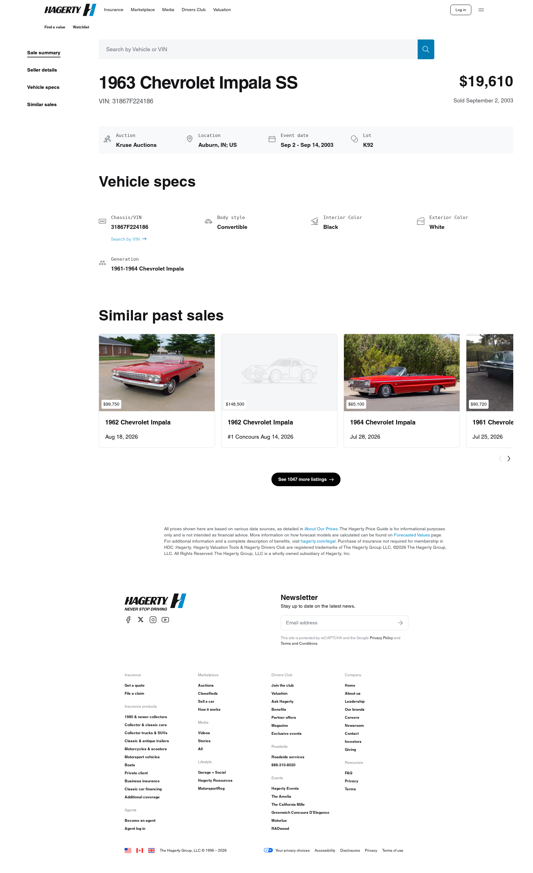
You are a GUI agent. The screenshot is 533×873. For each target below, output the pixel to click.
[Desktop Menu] (481, 10)
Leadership (355, 701)
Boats (130, 765)
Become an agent (140, 820)
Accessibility (325, 850)
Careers (352, 717)
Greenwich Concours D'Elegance (300, 812)
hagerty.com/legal (318, 541)
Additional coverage (142, 797)
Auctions (206, 685)
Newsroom (354, 725)
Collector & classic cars (146, 725)
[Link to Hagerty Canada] (139, 850)
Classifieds (208, 693)
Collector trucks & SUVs (146, 733)
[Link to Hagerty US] (128, 850)
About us (353, 693)
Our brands (355, 709)
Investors (353, 741)
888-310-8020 (283, 765)
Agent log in (135, 828)
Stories (204, 741)
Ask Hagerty (282, 701)
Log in (461, 10)
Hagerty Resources (215, 780)
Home (350, 685)
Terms (350, 789)
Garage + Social (212, 772)
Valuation (279, 693)
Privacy (351, 781)
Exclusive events (286, 733)
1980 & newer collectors (146, 717)
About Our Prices (321, 528)
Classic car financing (143, 789)
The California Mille (288, 804)
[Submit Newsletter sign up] (400, 623)
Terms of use (392, 850)
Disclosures (350, 850)
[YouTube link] (165, 619)
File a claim (134, 693)
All (200, 749)
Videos (204, 733)
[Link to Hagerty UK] (151, 850)
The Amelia (281, 796)
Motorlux (279, 820)
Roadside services (287, 757)
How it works (209, 709)
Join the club (282, 685)
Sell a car (206, 701)
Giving (350, 749)
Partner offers (283, 717)
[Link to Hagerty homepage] (155, 602)
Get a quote (135, 685)
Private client (136, 773)
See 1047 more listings (302, 479)
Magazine (279, 725)
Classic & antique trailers (147, 741)
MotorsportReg (211, 788)
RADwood (280, 828)
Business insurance (142, 781)
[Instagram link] (153, 619)
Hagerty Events (285, 788)
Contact (352, 733)
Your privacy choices (292, 850)
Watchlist (81, 27)
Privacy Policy (381, 638)
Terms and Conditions (299, 643)
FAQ (348, 773)
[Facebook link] (128, 619)
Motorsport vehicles (142, 757)
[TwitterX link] (140, 619)
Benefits (278, 709)
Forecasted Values (412, 534)
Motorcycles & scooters (146, 749)
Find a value (54, 27)
